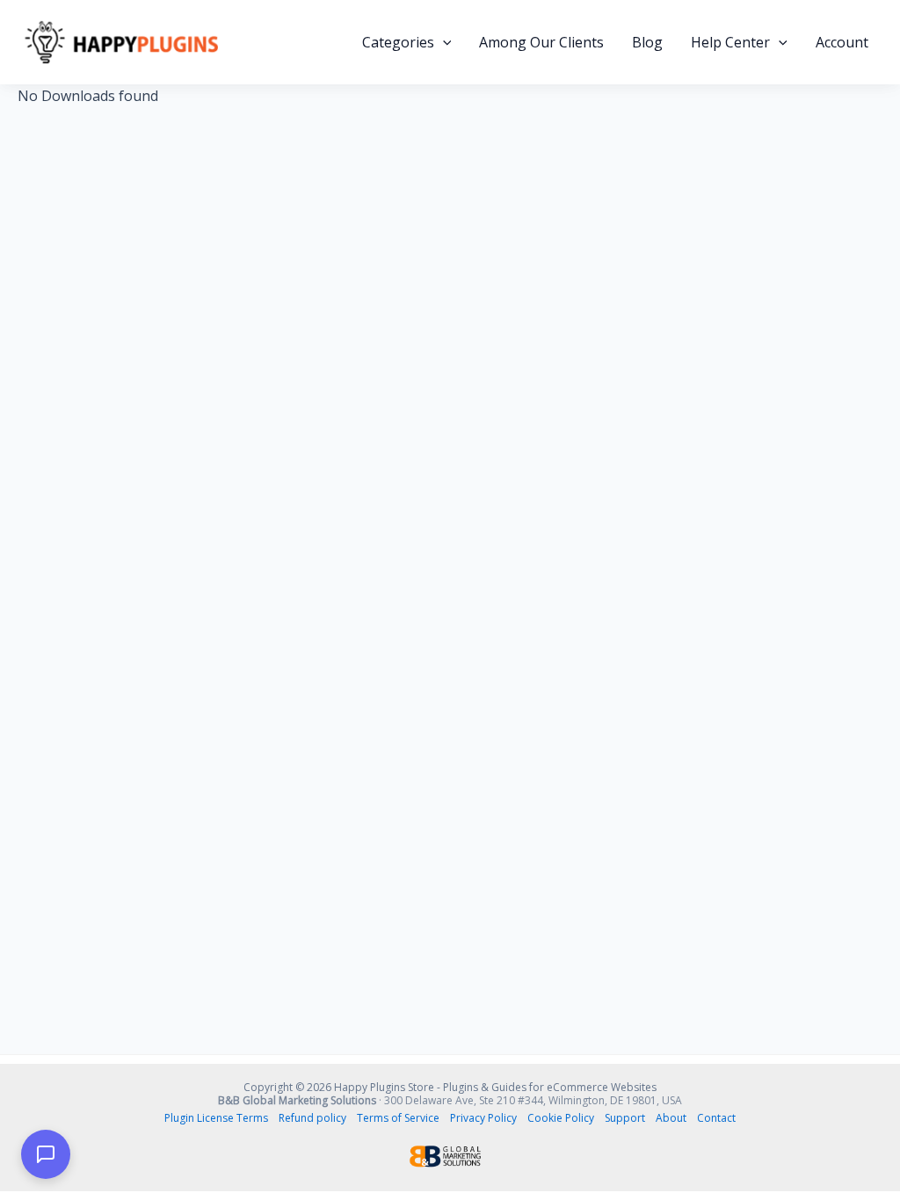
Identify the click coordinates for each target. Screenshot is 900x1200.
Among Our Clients (541, 42)
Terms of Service (398, 1117)
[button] (443, 42)
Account (842, 42)
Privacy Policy (483, 1117)
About (671, 1117)
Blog (647, 42)
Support (625, 1117)
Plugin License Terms (216, 1117)
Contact (716, 1117)
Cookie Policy (560, 1117)
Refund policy (312, 1117)
